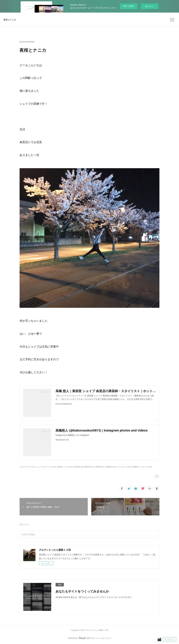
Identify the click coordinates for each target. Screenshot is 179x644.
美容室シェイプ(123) (65, 467)
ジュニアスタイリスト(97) (45, 467)
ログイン (149, 6)
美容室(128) (79, 467)
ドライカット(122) (123, 467)
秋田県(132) (100, 467)
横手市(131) (89, 467)
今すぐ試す (128, 6)
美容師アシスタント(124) (142, 467)
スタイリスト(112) (27, 467)
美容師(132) (110, 467)
